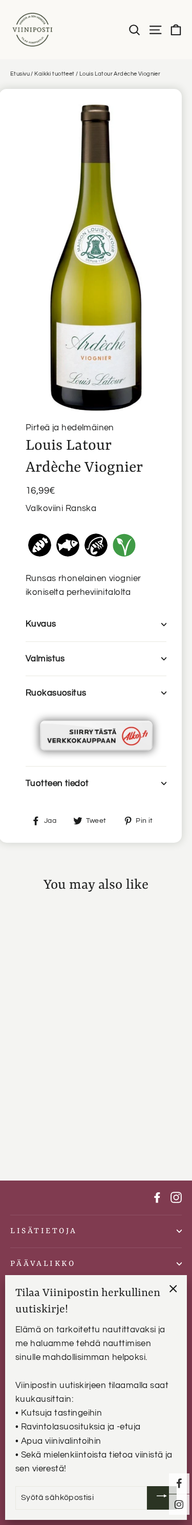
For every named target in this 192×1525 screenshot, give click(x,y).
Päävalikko (42, 1263)
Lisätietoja (43, 1231)
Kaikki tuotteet (54, 74)
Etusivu (20, 74)
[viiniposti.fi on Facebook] (157, 1198)
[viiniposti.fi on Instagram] (176, 1198)
